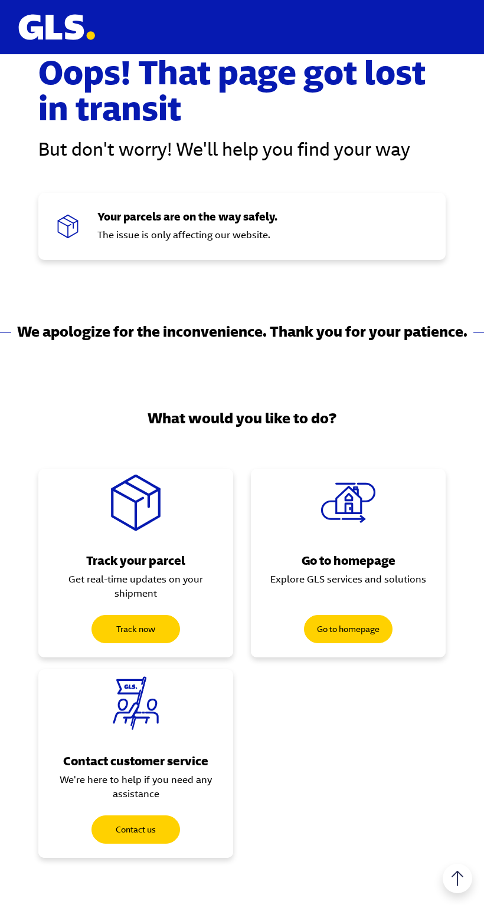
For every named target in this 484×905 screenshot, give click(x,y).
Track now (135, 629)
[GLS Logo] (56, 27)
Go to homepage (348, 629)
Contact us (136, 829)
